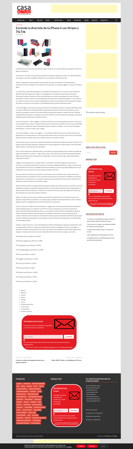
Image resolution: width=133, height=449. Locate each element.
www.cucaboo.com (92, 392)
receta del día (26, 404)
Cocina (35, 386)
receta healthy (28, 407)
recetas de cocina (27, 410)
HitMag (115, 436)
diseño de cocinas (21, 394)
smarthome (35, 415)
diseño (39, 391)
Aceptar (81, 446)
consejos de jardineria (34, 389)
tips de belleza (36, 420)
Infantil (95, 20)
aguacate (19, 383)
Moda (48, 20)
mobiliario (33, 402)
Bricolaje (29, 386)
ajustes (69, 447)
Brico (69, 20)
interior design (28, 399)
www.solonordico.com (93, 398)
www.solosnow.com (92, 396)
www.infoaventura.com (93, 385)
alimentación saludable (38, 383)
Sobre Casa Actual (91, 410)
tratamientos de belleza (23, 423)
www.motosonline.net (93, 388)
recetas (19, 410)
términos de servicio (66, 347)
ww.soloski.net (90, 394)
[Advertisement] (84, 9)
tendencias (28, 417)
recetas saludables (22, 412)
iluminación (20, 399)
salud (28, 415)
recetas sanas (32, 412)
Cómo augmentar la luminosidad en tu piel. (100, 235)
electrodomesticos (21, 396)
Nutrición (77, 20)
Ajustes (103, 446)
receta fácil (20, 407)
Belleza (40, 20)
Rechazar (92, 446)
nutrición (19, 404)
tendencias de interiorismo (24, 420)
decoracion (33, 391)
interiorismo (37, 399)
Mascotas (104, 20)
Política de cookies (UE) (93, 416)
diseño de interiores (33, 394)
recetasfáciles (37, 410)
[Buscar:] (101, 153)
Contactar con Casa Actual (94, 413)
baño (18, 386)
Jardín (86, 20)
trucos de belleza (35, 423)
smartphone (20, 417)
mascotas (26, 402)
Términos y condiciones (93, 419)
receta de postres (36, 404)
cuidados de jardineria (22, 391)
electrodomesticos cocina (35, 396)
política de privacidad (49, 347)
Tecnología (58, 20)
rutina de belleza (21, 415)
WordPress (108, 436)
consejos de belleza (22, 389)
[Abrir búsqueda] (116, 20)
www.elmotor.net (91, 390)
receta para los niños (39, 407)
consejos (41, 386)
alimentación (26, 383)
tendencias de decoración (39, 417)
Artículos (20, 20)
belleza (23, 386)
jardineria (19, 402)
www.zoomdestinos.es (93, 401)
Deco (30, 20)
